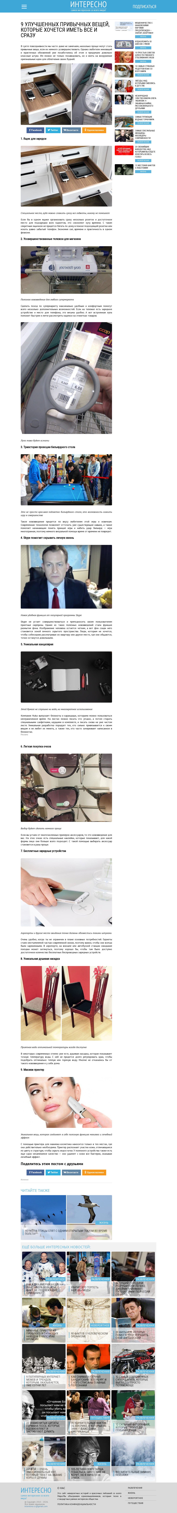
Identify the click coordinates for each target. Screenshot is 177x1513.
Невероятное (135, 1498)
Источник (24, 1179)
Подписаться (144, 6)
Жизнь (131, 1493)
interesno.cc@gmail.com (36, 1506)
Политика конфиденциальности (76, 1504)
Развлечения (135, 1488)
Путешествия (135, 1503)
